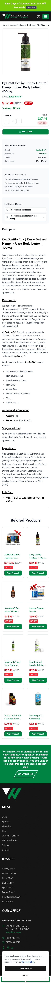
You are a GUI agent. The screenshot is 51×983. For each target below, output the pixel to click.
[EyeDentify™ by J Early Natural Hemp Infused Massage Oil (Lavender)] (13, 645)
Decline (25, 975)
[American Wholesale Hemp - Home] (19, 16)
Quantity (7, 116)
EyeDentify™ (15, 96)
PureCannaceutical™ (11, 897)
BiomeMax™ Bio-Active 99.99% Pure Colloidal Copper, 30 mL (11, 610)
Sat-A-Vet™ (7, 901)
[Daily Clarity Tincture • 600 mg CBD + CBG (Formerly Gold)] (38, 538)
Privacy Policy (28, 962)
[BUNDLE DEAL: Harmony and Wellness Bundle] (13, 538)
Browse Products (17, 25)
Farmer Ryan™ (8, 892)
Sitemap (6, 845)
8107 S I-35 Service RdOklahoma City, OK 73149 (17, 929)
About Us (6, 826)
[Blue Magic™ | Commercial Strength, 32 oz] (38, 699)
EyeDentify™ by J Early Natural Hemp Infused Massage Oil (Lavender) (12, 664)
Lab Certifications (10, 840)
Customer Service (10, 836)
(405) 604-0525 (13, 942)
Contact (6, 850)
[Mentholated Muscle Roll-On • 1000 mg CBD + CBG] (38, 645)
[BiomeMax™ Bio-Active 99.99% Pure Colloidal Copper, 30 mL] (13, 592)
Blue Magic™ (8, 883)
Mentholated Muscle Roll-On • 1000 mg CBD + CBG (37, 664)
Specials (6, 821)
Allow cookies (25, 969)
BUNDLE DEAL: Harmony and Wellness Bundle (12, 557)
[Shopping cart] (38, 16)
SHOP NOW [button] (31, 7)
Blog (4, 831)
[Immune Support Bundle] (38, 592)
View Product (13, 573)
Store (4, 817)
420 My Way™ (8, 868)
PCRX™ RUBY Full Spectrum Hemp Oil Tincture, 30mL (12, 717)
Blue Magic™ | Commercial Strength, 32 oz (36, 717)
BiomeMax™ (7, 878)
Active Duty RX (9, 873)
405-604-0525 (37, 760)
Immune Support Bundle (36, 610)
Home (4, 25)
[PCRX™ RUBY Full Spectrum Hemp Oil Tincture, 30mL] (13, 699)
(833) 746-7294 (13, 938)
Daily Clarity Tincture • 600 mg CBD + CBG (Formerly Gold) (37, 557)
